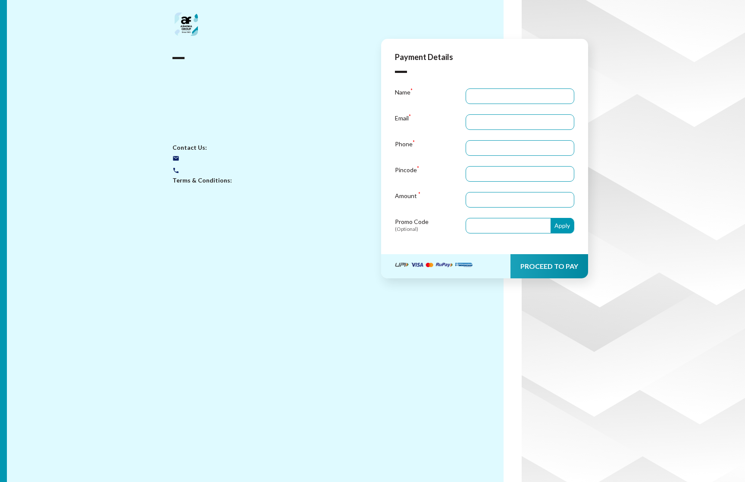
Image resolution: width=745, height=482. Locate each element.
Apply (562, 225)
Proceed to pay (549, 266)
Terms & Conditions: (202, 180)
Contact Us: (189, 147)
